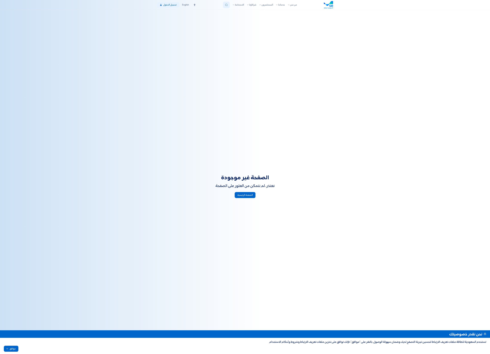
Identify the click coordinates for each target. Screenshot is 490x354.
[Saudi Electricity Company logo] (328, 5)
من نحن (293, 5)
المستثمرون (267, 5)
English (185, 5)
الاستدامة (239, 5)
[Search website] (226, 5)
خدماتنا (281, 5)
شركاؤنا (252, 5)
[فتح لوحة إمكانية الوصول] (195, 5)
